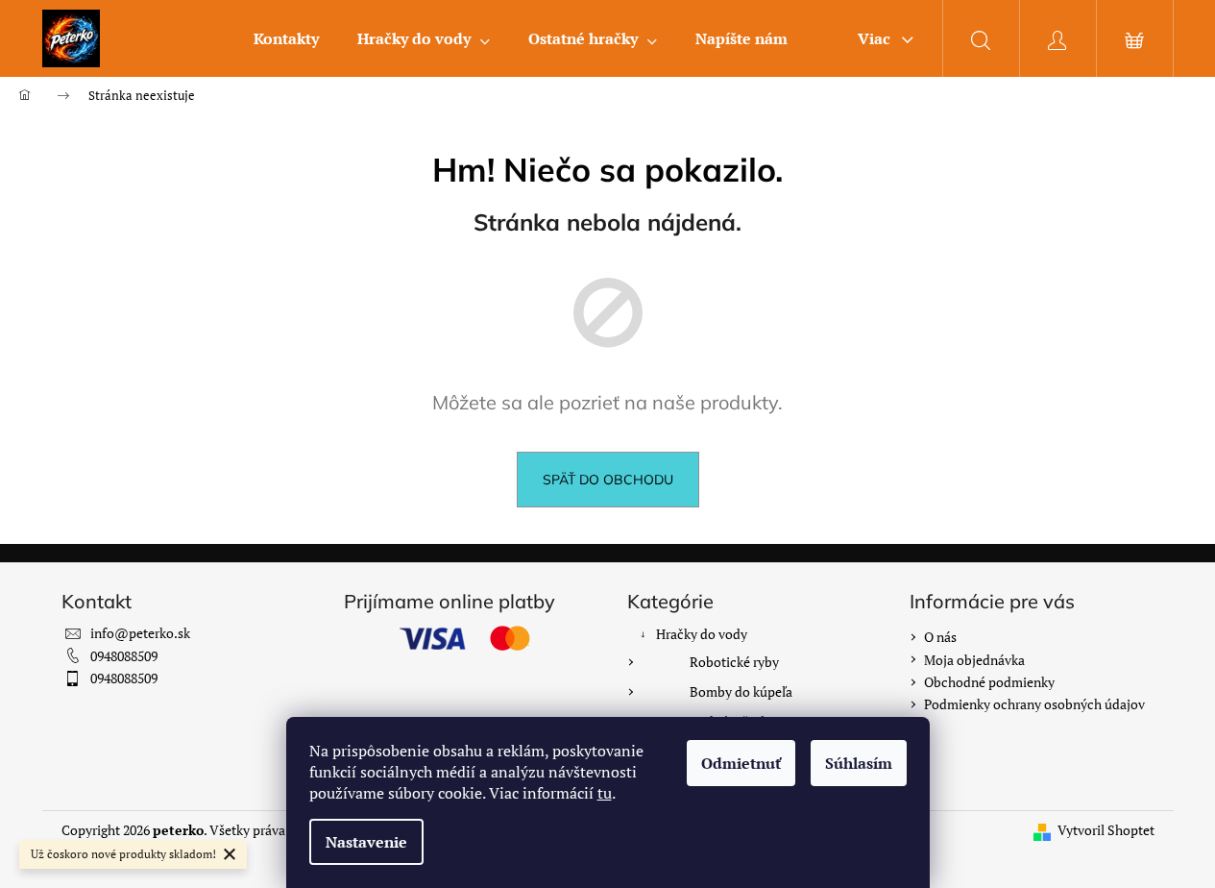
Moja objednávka (974, 660)
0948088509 (124, 656)
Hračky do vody (701, 634)
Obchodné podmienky (989, 682)
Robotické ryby (734, 662)
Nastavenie (366, 841)
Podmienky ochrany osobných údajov (1034, 704)
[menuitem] (286, 38)
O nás (940, 637)
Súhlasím (858, 763)
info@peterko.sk (140, 633)
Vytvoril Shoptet (1105, 830)
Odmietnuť (741, 763)
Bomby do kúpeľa (741, 691)
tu (604, 792)
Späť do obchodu (608, 479)
